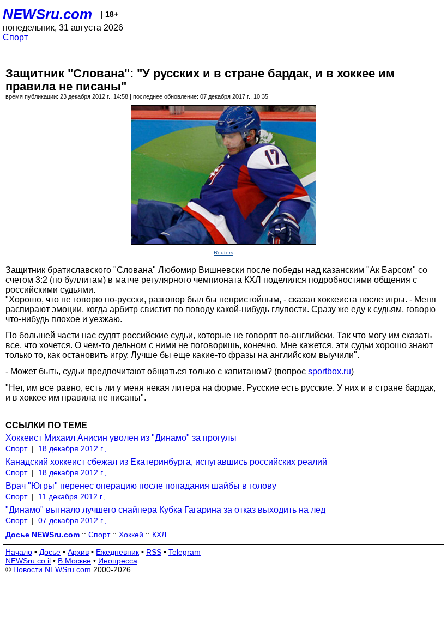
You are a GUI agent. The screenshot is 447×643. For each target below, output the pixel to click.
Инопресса (117, 560)
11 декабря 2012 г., (72, 496)
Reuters (223, 253)
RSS (153, 552)
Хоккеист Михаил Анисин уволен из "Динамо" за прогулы (121, 437)
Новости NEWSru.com (52, 569)
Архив (78, 552)
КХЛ (159, 534)
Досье (50, 552)
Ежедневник (117, 552)
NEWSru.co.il (28, 560)
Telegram (184, 552)
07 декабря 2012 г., (72, 520)
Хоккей (131, 534)
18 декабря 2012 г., (72, 448)
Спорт (15, 37)
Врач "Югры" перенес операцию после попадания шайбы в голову (140, 485)
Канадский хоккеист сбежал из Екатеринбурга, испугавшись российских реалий (166, 461)
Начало (18, 552)
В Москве (74, 560)
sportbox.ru (329, 371)
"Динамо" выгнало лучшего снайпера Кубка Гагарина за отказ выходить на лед (165, 509)
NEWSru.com (47, 14)
